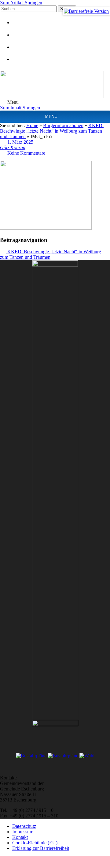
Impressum (22, 831)
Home (32, 125)
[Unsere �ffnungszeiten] (20, 59)
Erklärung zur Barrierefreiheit (40, 848)
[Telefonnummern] (20, 47)
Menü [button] (12, 102)
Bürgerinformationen (63, 125)
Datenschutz (24, 826)
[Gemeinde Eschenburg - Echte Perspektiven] (55, 85)
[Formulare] (20, 22)
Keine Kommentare (26, 153)
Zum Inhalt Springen (20, 107)
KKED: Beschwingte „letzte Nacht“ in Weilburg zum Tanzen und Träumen (52, 131)
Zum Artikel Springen (21, 2)
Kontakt (20, 837)
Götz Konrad (12, 147)
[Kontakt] (20, 34)
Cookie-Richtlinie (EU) (34, 842)
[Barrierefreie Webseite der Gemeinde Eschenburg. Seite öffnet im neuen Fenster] (86, 11)
